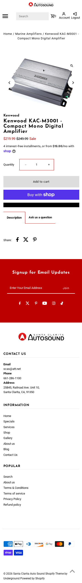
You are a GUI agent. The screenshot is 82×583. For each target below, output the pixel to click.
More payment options (41, 205)
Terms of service (14, 493)
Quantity (8, 164)
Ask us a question (40, 217)
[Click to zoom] (72, 66)
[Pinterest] (36, 304)
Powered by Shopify (32, 578)
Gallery (7, 438)
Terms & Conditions (15, 488)
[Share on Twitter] (25, 240)
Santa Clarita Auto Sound (29, 573)
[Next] (73, 83)
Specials (9, 421)
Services (9, 427)
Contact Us (10, 455)
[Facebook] (20, 304)
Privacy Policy (12, 499)
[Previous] (10, 83)
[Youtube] (44, 304)
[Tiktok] (62, 304)
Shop (6, 432)
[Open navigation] (9, 16)
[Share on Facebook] (17, 240)
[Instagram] (53, 304)
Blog (6, 449)
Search (8, 476)
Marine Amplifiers (28, 33)
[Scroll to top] (72, 571)
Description (14, 217)
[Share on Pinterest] (35, 240)
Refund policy (12, 504)
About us (9, 443)
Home (7, 33)
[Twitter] (27, 304)
